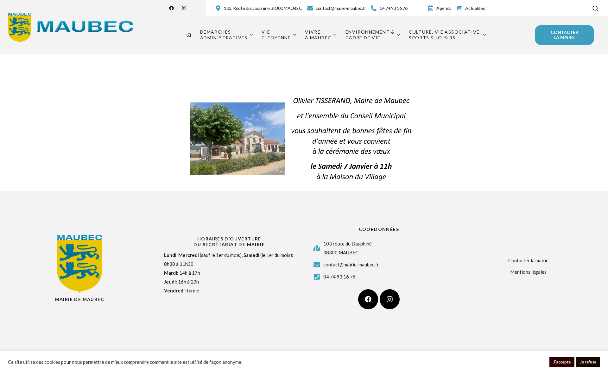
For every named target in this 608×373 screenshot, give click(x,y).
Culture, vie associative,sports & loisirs (445, 34)
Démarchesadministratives (224, 34)
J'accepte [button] (562, 361)
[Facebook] (171, 8)
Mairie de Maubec (79, 299)
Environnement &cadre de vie (370, 34)
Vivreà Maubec (318, 34)
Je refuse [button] (588, 361)
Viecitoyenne (276, 34)
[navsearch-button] (595, 7)
